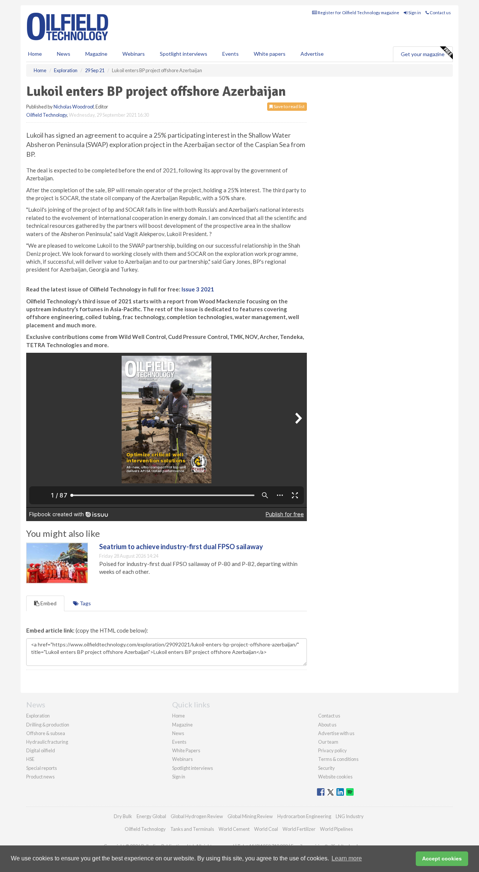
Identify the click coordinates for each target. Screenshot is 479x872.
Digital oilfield (40, 750)
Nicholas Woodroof (74, 107)
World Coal (266, 829)
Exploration (38, 716)
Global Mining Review (250, 816)
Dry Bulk (123, 816)
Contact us (440, 12)
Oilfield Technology (46, 115)
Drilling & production (47, 725)
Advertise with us (336, 733)
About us (327, 725)
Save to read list (289, 106)
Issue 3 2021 (197, 289)
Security (326, 768)
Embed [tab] (48, 603)
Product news (40, 777)
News (178, 733)
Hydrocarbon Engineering (304, 816)
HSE (30, 759)
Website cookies (335, 777)
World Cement (234, 829)
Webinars (133, 54)
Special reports (41, 768)
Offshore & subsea (45, 733)
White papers (270, 54)
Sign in (414, 12)
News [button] (63, 54)
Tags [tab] (85, 603)
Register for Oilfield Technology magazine (358, 12)
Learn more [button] (347, 858)
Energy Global (151, 816)
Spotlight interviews (183, 54)
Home (35, 54)
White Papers (186, 750)
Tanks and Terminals (192, 829)
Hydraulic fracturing (47, 742)
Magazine (96, 54)
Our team (328, 742)
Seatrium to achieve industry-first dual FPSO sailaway (181, 546)
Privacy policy (332, 750)
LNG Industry (350, 816)
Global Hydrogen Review (197, 816)
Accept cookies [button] (442, 859)
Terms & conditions (338, 759)
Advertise (312, 54)
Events (230, 54)
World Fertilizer (299, 829)
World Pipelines (336, 829)
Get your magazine (423, 54)
